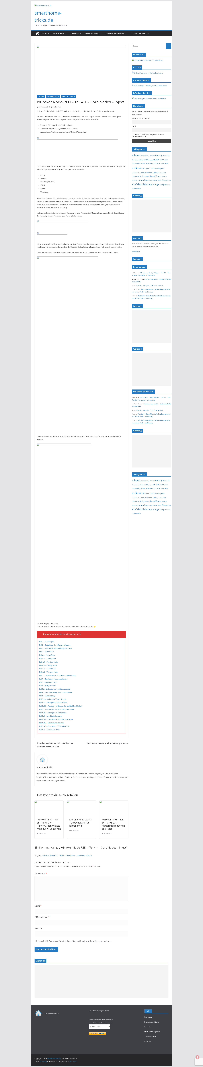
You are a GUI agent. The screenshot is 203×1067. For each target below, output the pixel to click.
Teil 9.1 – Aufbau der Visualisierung (52, 699)
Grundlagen (58, 33)
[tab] (81, 634)
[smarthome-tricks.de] (37, 33)
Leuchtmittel (136, 173)
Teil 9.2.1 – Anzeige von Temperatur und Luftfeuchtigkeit (60, 706)
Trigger (165, 180)
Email (134, 126)
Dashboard (143, 160)
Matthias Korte (57, 107)
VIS (134, 184)
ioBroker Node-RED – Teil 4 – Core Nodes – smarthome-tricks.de (67, 856)
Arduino (152, 156)
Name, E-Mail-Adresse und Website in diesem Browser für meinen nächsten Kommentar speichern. (74, 941)
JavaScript (158, 168)
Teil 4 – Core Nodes (46, 652)
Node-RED (163, 172)
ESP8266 (158, 159)
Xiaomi (168, 185)
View (169, 180)
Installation (164, 163)
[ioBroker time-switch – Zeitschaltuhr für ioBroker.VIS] (81, 802)
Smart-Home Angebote (152, 1032)
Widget (155, 184)
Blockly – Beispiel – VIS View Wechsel (149, 285)
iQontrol (147, 168)
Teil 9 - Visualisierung (47, 696)
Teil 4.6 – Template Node (48, 672)
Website (38, 928)
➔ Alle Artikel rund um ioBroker (155, 98)
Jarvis (152, 168)
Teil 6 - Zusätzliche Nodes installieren (53, 679)
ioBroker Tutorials (68, 96)
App (148, 155)
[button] (48, 33)
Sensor (147, 176)
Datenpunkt (150, 160)
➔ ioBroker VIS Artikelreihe (152, 60)
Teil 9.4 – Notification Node (49, 730)
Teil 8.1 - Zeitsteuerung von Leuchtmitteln (54, 689)
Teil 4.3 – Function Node (48, 662)
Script (142, 176)
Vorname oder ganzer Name (141, 118)
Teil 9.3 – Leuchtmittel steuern (50, 716)
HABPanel (141, 163)
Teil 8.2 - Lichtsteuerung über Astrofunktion (55, 692)
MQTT (157, 173)
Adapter (136, 155)
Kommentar (41, 873)
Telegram (141, 180)
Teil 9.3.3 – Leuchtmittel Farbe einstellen (54, 726)
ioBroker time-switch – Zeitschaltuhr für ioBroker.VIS (80, 822)
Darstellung (135, 160)
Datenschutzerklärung (151, 1022)
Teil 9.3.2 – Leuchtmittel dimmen (51, 723)
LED (163, 168)
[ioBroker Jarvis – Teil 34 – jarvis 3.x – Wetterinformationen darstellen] (113, 802)
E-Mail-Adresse (42, 917)
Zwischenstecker (136, 188)
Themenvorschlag (150, 1036)
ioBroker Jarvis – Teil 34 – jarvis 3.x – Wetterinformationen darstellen (113, 824)
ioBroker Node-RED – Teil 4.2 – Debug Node (106, 743)
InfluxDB (156, 163)
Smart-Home (155, 176)
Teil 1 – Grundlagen (46, 642)
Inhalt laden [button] (136, 252)
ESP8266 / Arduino (138, 33)
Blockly (158, 155)
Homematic (149, 163)
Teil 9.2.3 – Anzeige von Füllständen (52, 713)
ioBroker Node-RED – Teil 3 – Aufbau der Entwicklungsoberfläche (55, 745)
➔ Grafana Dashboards (155, 73)
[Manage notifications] (197, 1057)
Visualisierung (144, 184)
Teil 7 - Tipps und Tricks (48, 682)
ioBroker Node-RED (53, 96)
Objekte (135, 176)
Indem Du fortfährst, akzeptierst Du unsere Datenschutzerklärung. (148, 135)
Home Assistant (92, 33)
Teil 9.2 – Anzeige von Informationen (53, 702)
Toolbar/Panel (156, 180)
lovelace (143, 173)
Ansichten (143, 156)
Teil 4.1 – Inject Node (47, 655)
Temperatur (148, 180)
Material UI (150, 173)
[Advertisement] (151, 216)
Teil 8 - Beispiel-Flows (47, 686)
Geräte (165, 160)
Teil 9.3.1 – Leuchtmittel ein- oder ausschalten (56, 719)
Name (38, 906)
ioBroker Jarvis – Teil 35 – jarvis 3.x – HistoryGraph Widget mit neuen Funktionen (49, 824)
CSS (168, 156)
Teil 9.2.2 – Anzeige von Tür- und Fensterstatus (56, 709)
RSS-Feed (147, 1041)
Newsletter (147, 1027)
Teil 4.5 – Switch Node (47, 669)
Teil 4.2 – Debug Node (47, 659)
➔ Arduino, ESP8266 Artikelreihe (155, 86)
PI (138, 176)
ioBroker (74, 33)
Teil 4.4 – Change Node (48, 665)
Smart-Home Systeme (114, 33)
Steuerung (164, 176)
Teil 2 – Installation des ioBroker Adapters (54, 645)
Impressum (148, 1017)
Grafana (135, 163)
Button (165, 156)
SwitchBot (134, 180)
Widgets (163, 185)
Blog (44, 33)
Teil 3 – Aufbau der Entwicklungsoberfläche (55, 648)
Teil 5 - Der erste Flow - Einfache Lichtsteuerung (57, 675)
